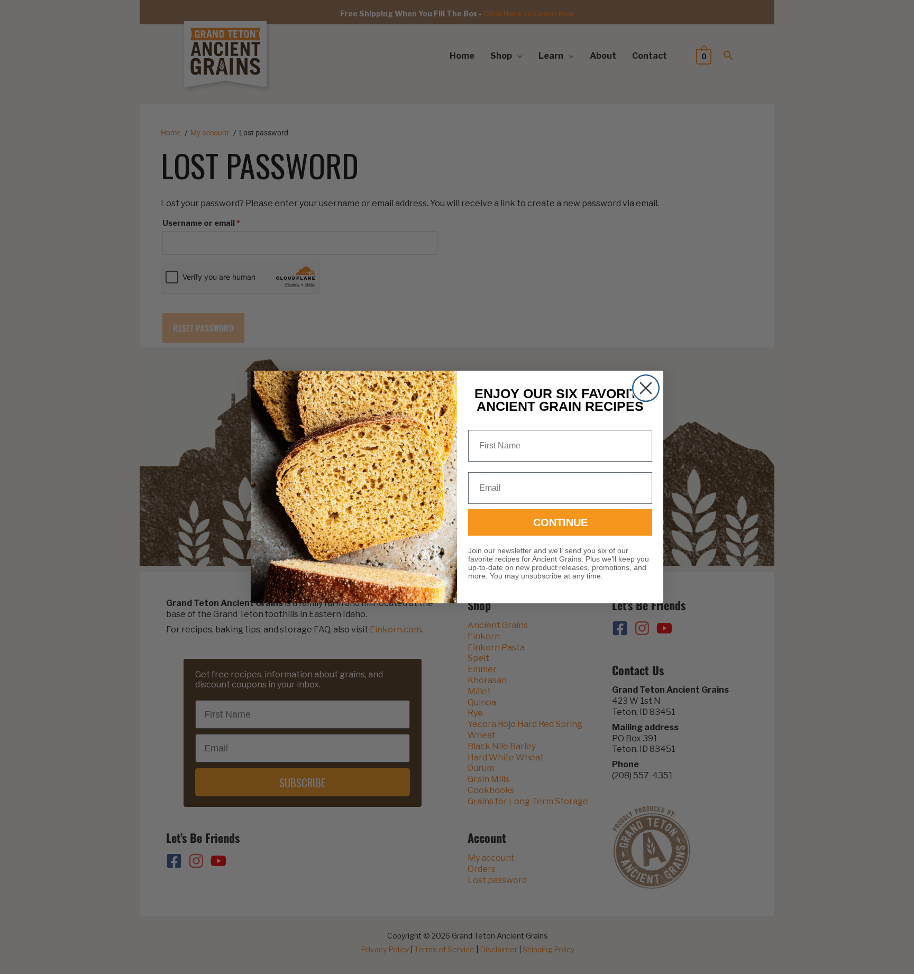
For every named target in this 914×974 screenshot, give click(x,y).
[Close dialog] (646, 388)
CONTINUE (560, 522)
